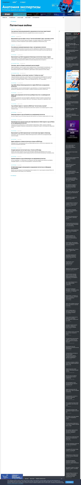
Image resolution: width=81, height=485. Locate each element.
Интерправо (13, 92)
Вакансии (32, 478)
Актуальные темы (15, 63)
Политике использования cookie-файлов (15, 483)
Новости (13, 29)
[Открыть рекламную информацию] (78, 91)
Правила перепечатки (40, 478)
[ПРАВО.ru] (7, 14)
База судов (27, 17)
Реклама (27, 478)
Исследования (36, 17)
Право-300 (4, 17)
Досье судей (20, 17)
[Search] (63, 17)
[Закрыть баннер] (22, 474)
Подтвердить (69, 482)
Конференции (12, 17)
